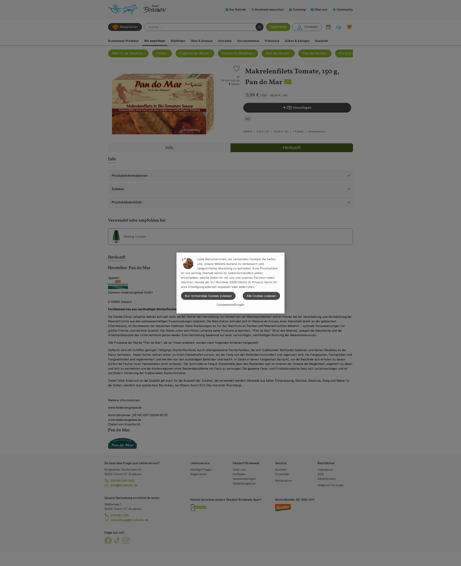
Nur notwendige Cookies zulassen (208, 296)
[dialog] (230, 283)
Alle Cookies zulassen (261, 296)
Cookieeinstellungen (230, 304)
